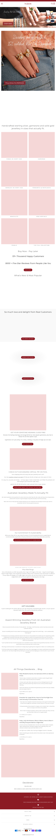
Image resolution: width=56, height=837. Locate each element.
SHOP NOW (8, 23)
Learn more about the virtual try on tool (27, 487)
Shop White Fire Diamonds (14, 83)
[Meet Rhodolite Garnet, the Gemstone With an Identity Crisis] (9, 681)
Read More (21, 693)
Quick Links (28, 811)
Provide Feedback (28, 829)
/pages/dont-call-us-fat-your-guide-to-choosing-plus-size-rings (28, 576)
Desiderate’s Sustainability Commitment (28, 540)
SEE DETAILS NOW (28, 580)
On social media (28, 824)
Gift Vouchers (27, 613)
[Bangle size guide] (28, 357)
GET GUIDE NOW (27, 444)
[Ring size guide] (28, 378)
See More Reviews (28, 338)
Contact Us (28, 815)
